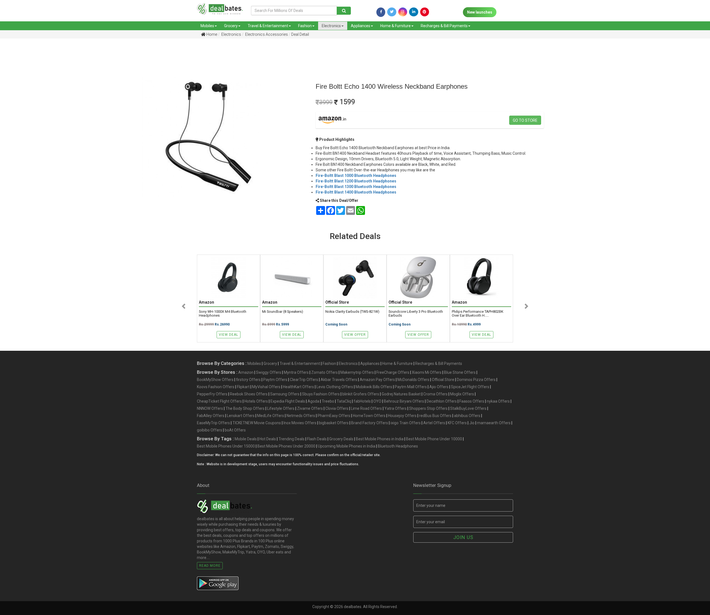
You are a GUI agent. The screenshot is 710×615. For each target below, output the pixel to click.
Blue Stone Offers (460, 372)
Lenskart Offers (241, 415)
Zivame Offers (310, 408)
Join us (463, 537)
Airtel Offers (434, 423)
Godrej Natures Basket (401, 394)
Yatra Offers (395, 408)
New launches (479, 12)
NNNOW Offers (210, 408)
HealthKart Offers (298, 387)
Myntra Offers (296, 372)
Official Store (443, 379)
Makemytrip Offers (357, 372)
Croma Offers (435, 394)
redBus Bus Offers (435, 415)
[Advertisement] (55, 85)
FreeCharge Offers (392, 372)
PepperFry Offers (212, 394)
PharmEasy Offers (334, 415)
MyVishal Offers (266, 387)
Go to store (525, 120)
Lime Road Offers (366, 408)
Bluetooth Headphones (398, 446)
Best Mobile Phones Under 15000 (226, 446)
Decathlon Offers (442, 401)
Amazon (245, 372)
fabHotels (362, 401)
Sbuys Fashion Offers (321, 394)
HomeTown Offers (369, 415)
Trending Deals (291, 439)
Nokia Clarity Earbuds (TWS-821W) (352, 311)
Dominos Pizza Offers (476, 379)
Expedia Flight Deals (287, 401)
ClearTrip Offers (304, 379)
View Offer (355, 335)
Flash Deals (317, 439)
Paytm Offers (275, 379)
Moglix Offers (462, 394)
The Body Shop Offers (245, 408)
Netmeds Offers (300, 415)
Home (211, 34)
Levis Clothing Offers (334, 387)
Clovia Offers (336, 408)
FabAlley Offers (210, 415)
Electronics (331, 26)
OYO (377, 401)
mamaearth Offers (494, 423)
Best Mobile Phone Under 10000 (434, 439)
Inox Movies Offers (299, 423)
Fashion (305, 26)
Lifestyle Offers (281, 408)
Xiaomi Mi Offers (427, 372)
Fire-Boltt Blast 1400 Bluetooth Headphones (356, 192)
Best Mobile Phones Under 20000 (286, 446)
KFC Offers (457, 423)
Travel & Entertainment (268, 26)
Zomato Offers (324, 372)
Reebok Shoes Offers (249, 394)
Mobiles (207, 26)
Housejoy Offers (402, 415)
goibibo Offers (209, 430)
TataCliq (344, 401)
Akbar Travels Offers (339, 379)
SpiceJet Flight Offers (470, 387)
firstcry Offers (248, 379)
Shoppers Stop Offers (428, 408)
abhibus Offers (467, 415)
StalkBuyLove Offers (468, 408)
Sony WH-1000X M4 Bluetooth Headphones (222, 313)
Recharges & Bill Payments (444, 26)
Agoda (313, 401)
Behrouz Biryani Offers (404, 401)
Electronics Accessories (266, 34)
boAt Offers (235, 430)
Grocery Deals (341, 439)
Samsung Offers (285, 394)
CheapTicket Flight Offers (219, 401)
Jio (472, 423)
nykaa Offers (498, 401)
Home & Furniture (395, 26)
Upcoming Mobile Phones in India (346, 446)
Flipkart (243, 387)
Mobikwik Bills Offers (374, 387)
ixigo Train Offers (405, 423)
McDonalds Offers (413, 379)
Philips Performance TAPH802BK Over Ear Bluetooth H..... (477, 313)
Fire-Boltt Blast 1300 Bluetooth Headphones (356, 186)
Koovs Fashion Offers (215, 387)
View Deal (228, 335)
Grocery (231, 26)
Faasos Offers (471, 401)
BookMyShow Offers (215, 379)
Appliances (360, 26)
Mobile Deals (246, 439)
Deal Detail (300, 34)
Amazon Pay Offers (377, 379)
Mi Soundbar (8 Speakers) (282, 311)
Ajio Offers (438, 387)
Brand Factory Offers (369, 423)
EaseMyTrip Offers (213, 423)
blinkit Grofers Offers (360, 394)
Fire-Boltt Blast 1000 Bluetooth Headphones (356, 175)
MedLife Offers (270, 415)
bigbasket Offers (334, 423)
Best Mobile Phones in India (380, 439)
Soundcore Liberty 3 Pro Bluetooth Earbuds (416, 313)
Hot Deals (267, 439)
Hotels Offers (256, 401)
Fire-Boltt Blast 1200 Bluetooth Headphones (356, 181)
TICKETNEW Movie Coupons (256, 423)
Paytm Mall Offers (411, 387)
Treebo (328, 401)
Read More (209, 566)
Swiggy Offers (268, 372)
